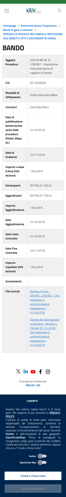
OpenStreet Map (28, 462)
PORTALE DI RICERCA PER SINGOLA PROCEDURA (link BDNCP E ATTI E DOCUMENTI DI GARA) (33, 36)
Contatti (32, 401)
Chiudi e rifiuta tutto (33, 476)
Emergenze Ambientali (33, 381)
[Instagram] (48, 371)
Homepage (9, 25)
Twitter (33, 456)
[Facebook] (40, 371)
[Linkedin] (26, 371)
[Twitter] (18, 371)
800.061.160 (33, 385)
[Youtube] (33, 371)
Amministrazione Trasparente (39, 25)
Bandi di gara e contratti (18, 30)
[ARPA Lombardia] (33, 11)
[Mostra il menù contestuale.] (7, 11)
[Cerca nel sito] (59, 10)
